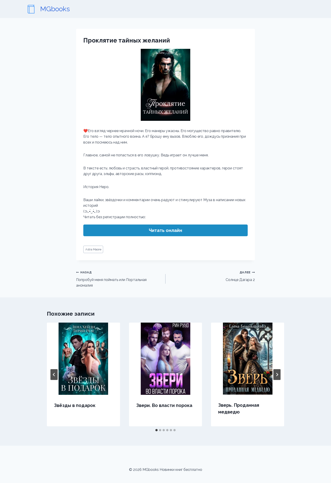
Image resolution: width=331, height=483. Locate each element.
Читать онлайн (165, 230)
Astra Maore (93, 249)
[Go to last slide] (54, 374)
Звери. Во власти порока (164, 405)
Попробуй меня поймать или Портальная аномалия (111, 279)
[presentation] (83, 359)
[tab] (156, 430)
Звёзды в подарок (74, 405)
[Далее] (277, 374)
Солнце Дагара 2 (240, 276)
